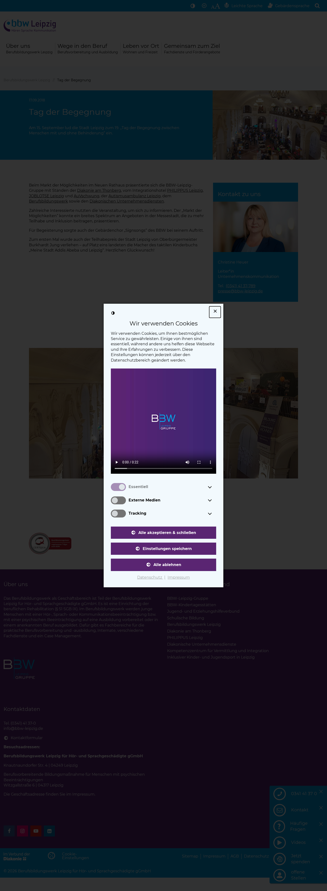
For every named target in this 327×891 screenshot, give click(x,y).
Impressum (179, 577)
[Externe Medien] (214, 500)
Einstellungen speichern (167, 548)
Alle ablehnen (167, 564)
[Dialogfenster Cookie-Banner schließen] (215, 312)
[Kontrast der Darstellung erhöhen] (113, 313)
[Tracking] (214, 513)
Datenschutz (150, 577)
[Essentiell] (214, 487)
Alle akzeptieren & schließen (167, 532)
